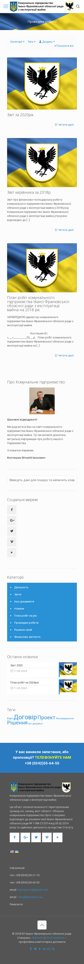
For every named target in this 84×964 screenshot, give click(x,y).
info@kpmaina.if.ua (30, 897)
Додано (47, 41)
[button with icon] (11, 509)
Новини (19, 608)
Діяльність (21, 587)
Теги (30, 41)
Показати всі (65, 45)
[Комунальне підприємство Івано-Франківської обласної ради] (42, 6)
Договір (25, 717)
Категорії (16, 41)
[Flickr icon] (44, 949)
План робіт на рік (25, 615)
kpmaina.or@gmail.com (33, 889)
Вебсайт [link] (38, 937)
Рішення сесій (23, 629)
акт (30, 723)
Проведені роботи (26, 622)
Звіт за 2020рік (20, 114)
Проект (46, 717)
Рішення (17, 722)
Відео (10, 718)
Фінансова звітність (27, 636)
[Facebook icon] (30, 949)
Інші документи (24, 601)
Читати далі (66, 124)
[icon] (48, 949)
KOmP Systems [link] (54, 937)
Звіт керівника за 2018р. (29, 192)
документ (38, 723)
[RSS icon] (53, 949)
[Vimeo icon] (35, 949)
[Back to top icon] (42, 924)
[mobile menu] (5, 6)
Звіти (17, 594)
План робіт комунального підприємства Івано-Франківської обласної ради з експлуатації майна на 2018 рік (38, 303)
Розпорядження (65, 718)
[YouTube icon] (39, 949)
